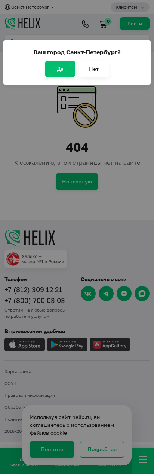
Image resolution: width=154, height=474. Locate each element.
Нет (94, 69)
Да (60, 69)
